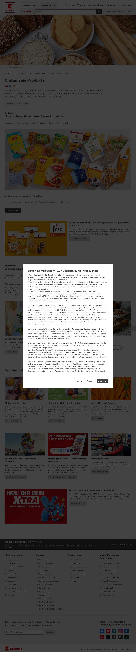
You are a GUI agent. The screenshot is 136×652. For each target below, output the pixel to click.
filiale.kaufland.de (14, 555)
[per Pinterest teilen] (14, 86)
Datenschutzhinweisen (44, 338)
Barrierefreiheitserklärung (123, 649)
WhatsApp (126, 637)
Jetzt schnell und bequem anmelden (62, 477)
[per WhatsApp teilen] (17, 86)
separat (31, 284)
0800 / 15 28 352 (36, 542)
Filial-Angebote (48, 5)
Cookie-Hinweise (109, 649)
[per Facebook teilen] (10, 86)
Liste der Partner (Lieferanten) (93, 371)
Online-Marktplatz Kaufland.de (109, 556)
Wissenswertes (22, 104)
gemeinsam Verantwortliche (48, 284)
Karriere (121, 12)
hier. (75, 338)
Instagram (120, 631)
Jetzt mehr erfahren (77, 503)
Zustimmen (102, 381)
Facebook (102, 631)
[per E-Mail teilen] (6, 86)
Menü (29, 12)
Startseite (8, 74)
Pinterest (102, 637)
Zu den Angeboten (13, 210)
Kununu (108, 637)
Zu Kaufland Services (100, 472)
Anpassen (90, 381)
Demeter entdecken (56, 421)
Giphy (120, 637)
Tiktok (114, 637)
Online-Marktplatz (29, 5)
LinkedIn (126, 631)
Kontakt (128, 12)
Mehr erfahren (11, 352)
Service (40, 555)
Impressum (84, 649)
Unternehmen (111, 12)
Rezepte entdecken (13, 421)
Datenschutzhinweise (95, 649)
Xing (114, 631)
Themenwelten (39, 74)
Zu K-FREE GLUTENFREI (79, 239)
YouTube (108, 631)
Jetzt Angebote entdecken (16, 477)
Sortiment (23, 74)
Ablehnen (79, 381)
